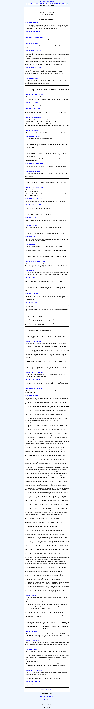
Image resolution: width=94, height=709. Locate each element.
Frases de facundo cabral (33, 204)
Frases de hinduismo (31, 225)
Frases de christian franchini (34, 94)
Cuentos (32, 3)
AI (28, 3)
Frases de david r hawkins (33, 136)
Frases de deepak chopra (32, 150)
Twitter (42, 697)
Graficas (47, 17)
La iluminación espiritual (47, 1)
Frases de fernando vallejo (33, 212)
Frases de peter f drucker (33, 341)
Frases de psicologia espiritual (34, 365)
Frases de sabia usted (31, 395)
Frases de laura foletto (32, 277)
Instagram (45, 699)
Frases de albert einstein (32, 31)
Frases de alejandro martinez (34, 37)
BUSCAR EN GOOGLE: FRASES (47, 689)
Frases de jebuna (30, 244)
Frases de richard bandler (33, 379)
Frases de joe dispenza (32, 254)
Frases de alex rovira (31, 43)
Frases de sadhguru (31, 595)
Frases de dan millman (31, 130)
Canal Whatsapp (50, 696)
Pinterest (51, 697)
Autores (40, 3)
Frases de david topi (31, 142)
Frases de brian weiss (31, 78)
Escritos (45, 3)
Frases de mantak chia (31, 293)
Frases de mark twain (31, 302)
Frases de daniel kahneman (33, 117)
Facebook (46, 697)
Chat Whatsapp (43, 696)
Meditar (56, 3)
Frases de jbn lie (30, 236)
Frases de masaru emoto (32, 314)
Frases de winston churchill (33, 681)
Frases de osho (29, 333)
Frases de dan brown (31, 102)
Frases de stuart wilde (32, 640)
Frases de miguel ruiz (31, 328)
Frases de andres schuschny (34, 50)
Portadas (42, 17)
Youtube (50, 699)
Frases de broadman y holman (34, 87)
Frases (36, 3)
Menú (60, 3)
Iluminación (50, 3)
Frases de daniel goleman (33, 108)
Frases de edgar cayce (32, 180)
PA (26, 3)
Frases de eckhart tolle (32, 171)
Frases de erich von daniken (33, 198)
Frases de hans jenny (31, 217)
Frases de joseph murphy (32, 270)
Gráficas (64, 3)
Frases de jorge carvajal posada (35, 261)
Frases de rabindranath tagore (34, 372)
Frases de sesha (30, 620)
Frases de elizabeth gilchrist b (34, 187)
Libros (50, 702)
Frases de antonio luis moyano (34, 67)
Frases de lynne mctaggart (33, 285)
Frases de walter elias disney (34, 670)
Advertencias (45, 702)
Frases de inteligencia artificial (34, 231)
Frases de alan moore (31, 22)
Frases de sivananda (31, 631)
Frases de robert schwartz (33, 388)
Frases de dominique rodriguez (34, 163)
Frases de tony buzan (31, 649)
